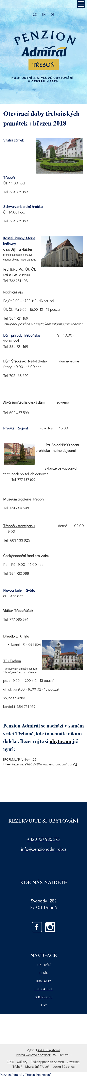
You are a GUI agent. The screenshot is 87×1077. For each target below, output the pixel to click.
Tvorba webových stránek (33, 1055)
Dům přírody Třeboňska (21, 335)
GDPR (10, 1061)
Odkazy (22, 1061)
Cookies (69, 1066)
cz (35, 14)
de (52, 14)
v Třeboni (29, 1074)
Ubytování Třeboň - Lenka (43, 1066)
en (44, 14)
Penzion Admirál (11, 1074)
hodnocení (43, 1074)
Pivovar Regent (15, 427)
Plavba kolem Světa (19, 590)
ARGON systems (49, 1050)
